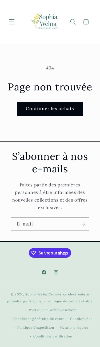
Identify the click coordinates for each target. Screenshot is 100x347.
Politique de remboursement (53, 310)
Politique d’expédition (35, 327)
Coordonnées (81, 319)
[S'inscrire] (82, 224)
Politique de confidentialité (70, 301)
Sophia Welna (36, 294)
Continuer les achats (50, 108)
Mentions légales (74, 327)
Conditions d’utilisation (52, 336)
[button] (11, 21)
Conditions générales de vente (39, 319)
